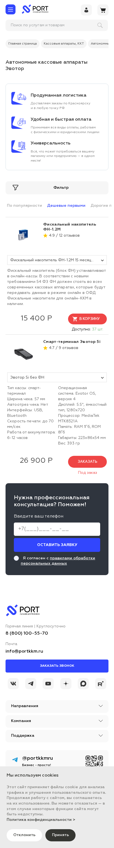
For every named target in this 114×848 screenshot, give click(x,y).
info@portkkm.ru (24, 651)
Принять (60, 835)
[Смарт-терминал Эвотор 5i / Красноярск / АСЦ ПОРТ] (23, 353)
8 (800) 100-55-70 (27, 633)
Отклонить (24, 835)
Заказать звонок (57, 666)
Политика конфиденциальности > (41, 820)
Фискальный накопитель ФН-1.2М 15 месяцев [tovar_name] (53, 260)
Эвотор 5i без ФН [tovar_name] (27, 377)
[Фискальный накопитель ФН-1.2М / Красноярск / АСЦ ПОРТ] (23, 236)
